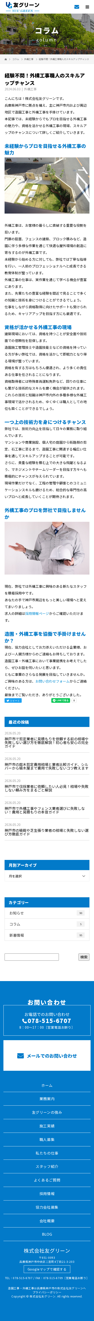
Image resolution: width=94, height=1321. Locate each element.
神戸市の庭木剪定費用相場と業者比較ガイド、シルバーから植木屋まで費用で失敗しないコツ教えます (47, 766)
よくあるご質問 (47, 1180)
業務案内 (47, 1098)
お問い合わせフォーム (52, 681)
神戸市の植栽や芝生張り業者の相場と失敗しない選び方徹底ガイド (47, 832)
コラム (45, 924)
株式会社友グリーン (47, 1250)
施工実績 (47, 1126)
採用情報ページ (37, 613)
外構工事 (28, 59)
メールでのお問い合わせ (51, 1055)
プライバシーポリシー (47, 1292)
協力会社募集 (47, 1207)
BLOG (47, 1234)
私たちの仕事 (47, 1153)
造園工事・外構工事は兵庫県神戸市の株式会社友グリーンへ (47, 1288)
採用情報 (47, 1193)
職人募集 (47, 1139)
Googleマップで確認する (47, 1269)
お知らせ (45, 913)
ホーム (47, 1085)
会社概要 (47, 1220)
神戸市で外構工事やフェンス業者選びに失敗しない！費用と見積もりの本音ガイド (45, 810)
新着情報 (45, 935)
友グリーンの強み (47, 1112)
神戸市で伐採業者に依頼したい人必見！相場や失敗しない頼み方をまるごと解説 (47, 788)
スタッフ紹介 (47, 1166)
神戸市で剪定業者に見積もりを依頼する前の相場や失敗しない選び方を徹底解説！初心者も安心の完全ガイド (47, 742)
